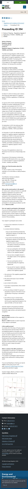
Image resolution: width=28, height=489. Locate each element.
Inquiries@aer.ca (10, 423)
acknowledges (5, 453)
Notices (6, 25)
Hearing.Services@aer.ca (11, 183)
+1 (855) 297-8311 (13, 426)
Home (3, 21)
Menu (22, 12)
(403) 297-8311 (11, 420)
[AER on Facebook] (4, 428)
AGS (22, 3)
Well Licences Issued (7, 438)
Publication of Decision (8, 441)
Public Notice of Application (9, 435)
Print (11, 18)
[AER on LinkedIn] (2, 428)
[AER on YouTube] (9, 428)
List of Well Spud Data (7, 444)
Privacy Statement (6, 466)
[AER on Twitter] (7, 428)
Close (4, 485)
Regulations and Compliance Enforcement (14, 23)
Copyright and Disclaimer (8, 463)
